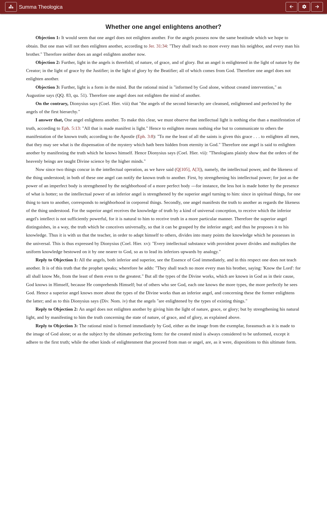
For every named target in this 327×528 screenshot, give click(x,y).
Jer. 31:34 (157, 46)
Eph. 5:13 (70, 128)
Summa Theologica (41, 7)
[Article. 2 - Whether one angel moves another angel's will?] (317, 7)
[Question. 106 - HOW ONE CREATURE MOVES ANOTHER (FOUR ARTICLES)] (291, 7)
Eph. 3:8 (145, 136)
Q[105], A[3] (188, 169)
